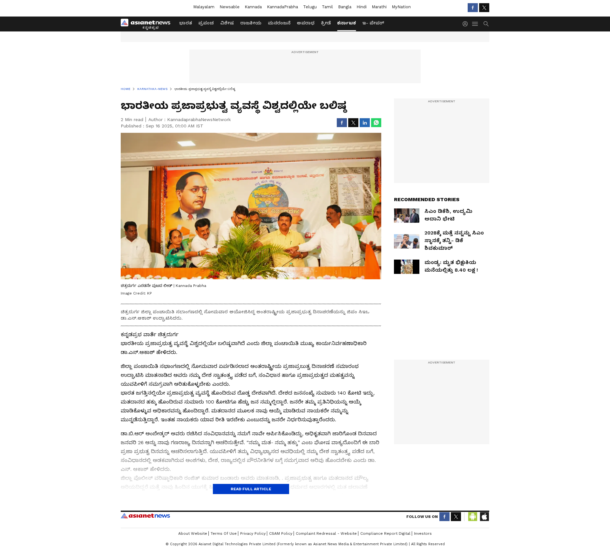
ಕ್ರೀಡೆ (326, 22)
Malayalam (203, 6)
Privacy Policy (253, 533)
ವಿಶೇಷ (227, 22)
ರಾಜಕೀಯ (250, 22)
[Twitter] (484, 7)
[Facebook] (473, 7)
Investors (423, 533)
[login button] (467, 24)
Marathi (379, 6)
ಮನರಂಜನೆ (279, 22)
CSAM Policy (280, 533)
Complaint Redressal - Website (326, 533)
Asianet (145, 515)
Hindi (361, 6)
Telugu (310, 6)
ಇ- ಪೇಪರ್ (373, 22)
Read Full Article (251, 489)
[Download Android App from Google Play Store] (473, 516)
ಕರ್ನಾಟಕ (346, 22)
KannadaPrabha (282, 6)
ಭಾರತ (185, 22)
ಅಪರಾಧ (306, 22)
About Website (192, 533)
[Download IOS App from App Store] (484, 516)
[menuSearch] (486, 23)
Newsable (230, 6)
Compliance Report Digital (385, 533)
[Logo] (148, 24)
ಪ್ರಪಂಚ (206, 22)
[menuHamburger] (475, 23)
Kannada (253, 6)
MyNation (401, 6)
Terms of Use (224, 533)
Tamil (327, 6)
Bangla (344, 6)
